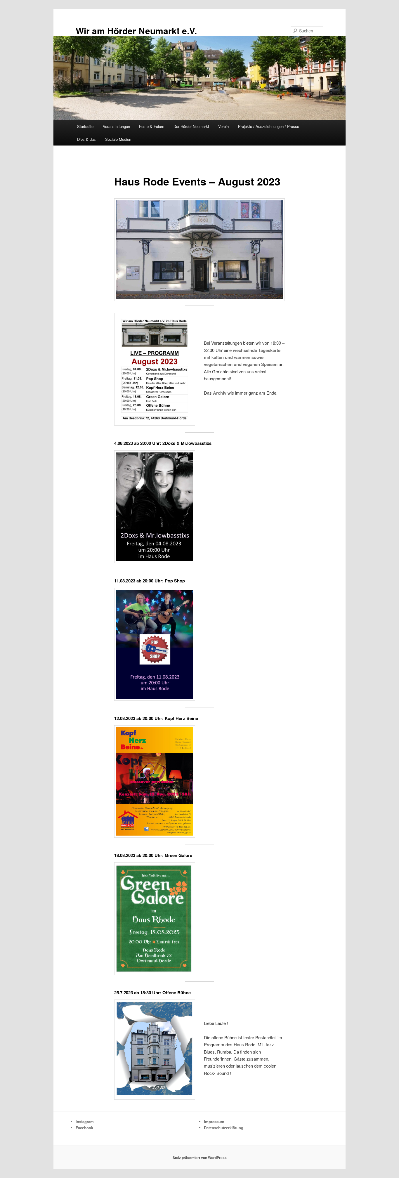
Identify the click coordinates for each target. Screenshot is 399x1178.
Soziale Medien (118, 139)
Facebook (84, 1127)
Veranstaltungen (116, 126)
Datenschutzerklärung (223, 1127)
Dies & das (86, 139)
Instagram (85, 1121)
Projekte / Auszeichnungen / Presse (268, 126)
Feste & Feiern (151, 126)
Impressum (214, 1121)
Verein (223, 126)
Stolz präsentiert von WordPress (200, 1157)
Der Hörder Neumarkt (191, 126)
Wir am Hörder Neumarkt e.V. (136, 30)
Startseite (85, 126)
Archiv (219, 393)
